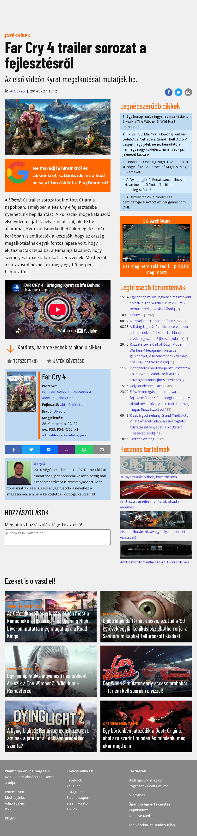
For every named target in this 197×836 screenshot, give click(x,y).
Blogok (10, 818)
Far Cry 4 (54, 376)
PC (44, 392)
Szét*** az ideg (142, 439)
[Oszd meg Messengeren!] (49, 449)
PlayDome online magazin (27, 771)
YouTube (73, 786)
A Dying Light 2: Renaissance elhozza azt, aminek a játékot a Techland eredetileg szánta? (154, 184)
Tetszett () (24, 361)
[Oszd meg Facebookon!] (169, 92)
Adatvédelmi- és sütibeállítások (153, 825)
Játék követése (68, 361)
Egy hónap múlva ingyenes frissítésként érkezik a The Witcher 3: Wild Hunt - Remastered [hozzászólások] (160, 303)
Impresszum (14, 791)
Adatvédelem (15, 803)
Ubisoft (59, 411)
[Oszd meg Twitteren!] (178, 92)
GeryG (19, 91)
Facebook (74, 780)
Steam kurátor (78, 803)
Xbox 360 (49, 398)
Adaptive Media (141, 815)
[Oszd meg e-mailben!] (188, 92)
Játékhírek (17, 35)
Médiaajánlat (15, 797)
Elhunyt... (136, 314)
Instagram (75, 791)
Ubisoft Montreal (73, 404)
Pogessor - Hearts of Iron (149, 786)
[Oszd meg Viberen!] (66, 449)
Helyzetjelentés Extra (146, 386)
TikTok (72, 809)
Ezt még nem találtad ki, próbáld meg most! (156, 269)
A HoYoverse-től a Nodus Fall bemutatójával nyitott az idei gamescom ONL (154, 202)
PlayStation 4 (80, 392)
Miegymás (137, 795)
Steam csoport (78, 797)
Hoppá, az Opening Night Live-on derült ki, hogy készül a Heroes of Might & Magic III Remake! (156, 166)
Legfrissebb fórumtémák (152, 287)
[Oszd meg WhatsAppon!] (84, 449)
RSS (8, 809)
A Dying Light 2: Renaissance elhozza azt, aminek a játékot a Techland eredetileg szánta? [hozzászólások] (159, 332)
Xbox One (66, 398)
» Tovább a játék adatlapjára (64, 435)
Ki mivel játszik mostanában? (152, 320)
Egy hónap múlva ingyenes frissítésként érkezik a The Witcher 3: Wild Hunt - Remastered (155, 121)
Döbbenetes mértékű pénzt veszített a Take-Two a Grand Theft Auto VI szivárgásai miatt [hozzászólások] (160, 374)
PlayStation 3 (58, 392)
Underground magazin (146, 780)
